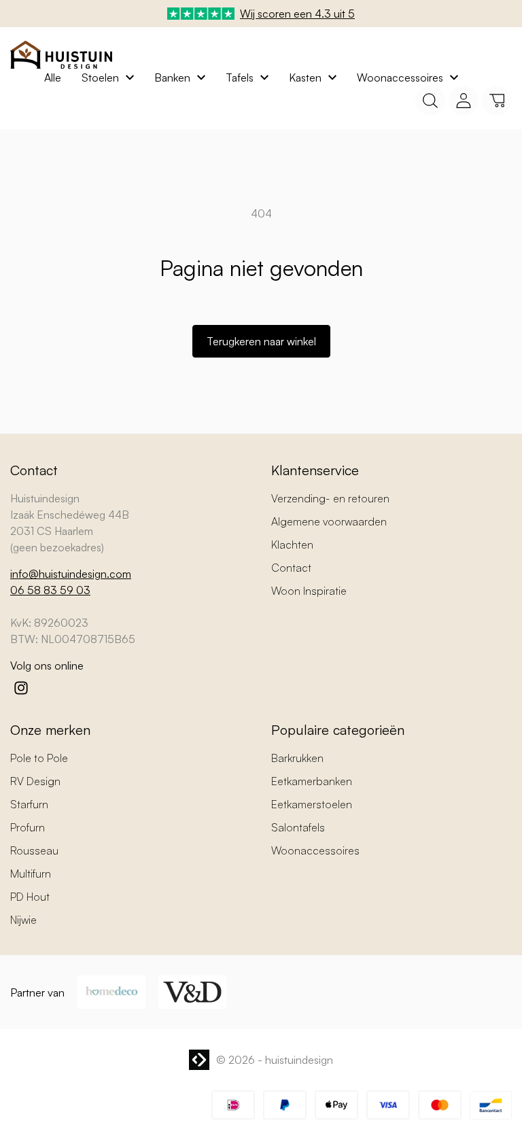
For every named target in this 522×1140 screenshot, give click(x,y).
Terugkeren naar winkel (261, 341)
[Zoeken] (430, 101)
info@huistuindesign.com (70, 574)
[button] (497, 101)
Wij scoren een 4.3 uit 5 (297, 13)
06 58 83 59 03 (50, 590)
